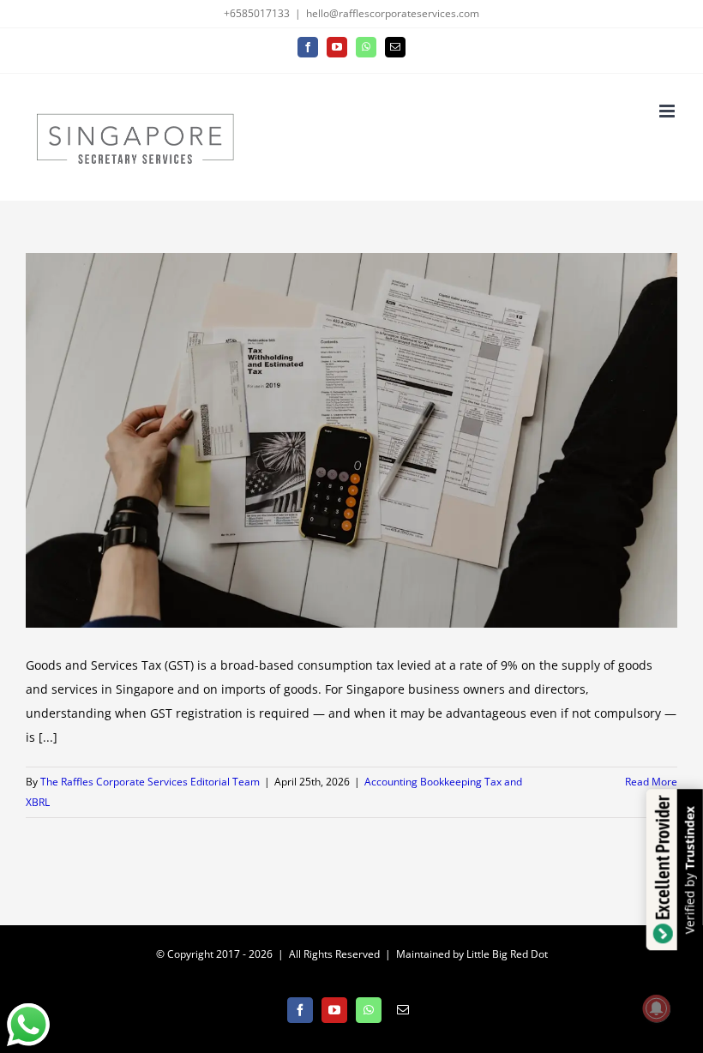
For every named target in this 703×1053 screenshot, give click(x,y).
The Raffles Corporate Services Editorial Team (150, 781)
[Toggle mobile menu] (668, 111)
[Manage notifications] (656, 1008)
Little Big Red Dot (507, 954)
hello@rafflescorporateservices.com (392, 13)
